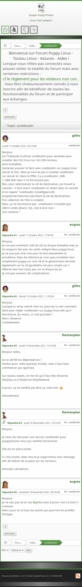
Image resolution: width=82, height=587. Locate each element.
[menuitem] (9, 117)
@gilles (37, 502)
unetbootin (50, 45)
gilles (76, 135)
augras (75, 224)
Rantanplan (71, 335)
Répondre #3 (9, 345)
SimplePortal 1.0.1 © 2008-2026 (48, 576)
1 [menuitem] (5, 110)
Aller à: (5, 550)
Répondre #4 (14, 423)
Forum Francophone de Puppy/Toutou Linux (18, 45)
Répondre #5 (9, 492)
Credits (29, 576)
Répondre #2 (9, 296)
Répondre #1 (9, 235)
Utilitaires (32, 45)
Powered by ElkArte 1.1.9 (13, 576)
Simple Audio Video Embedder (41, 584)
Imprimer (9, 116)
